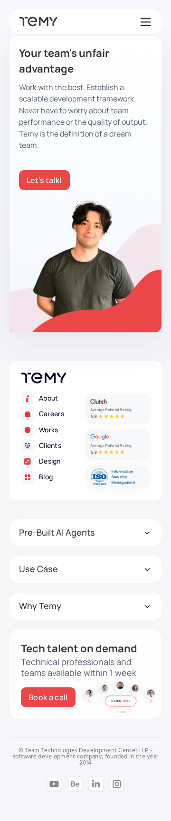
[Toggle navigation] (144, 21)
